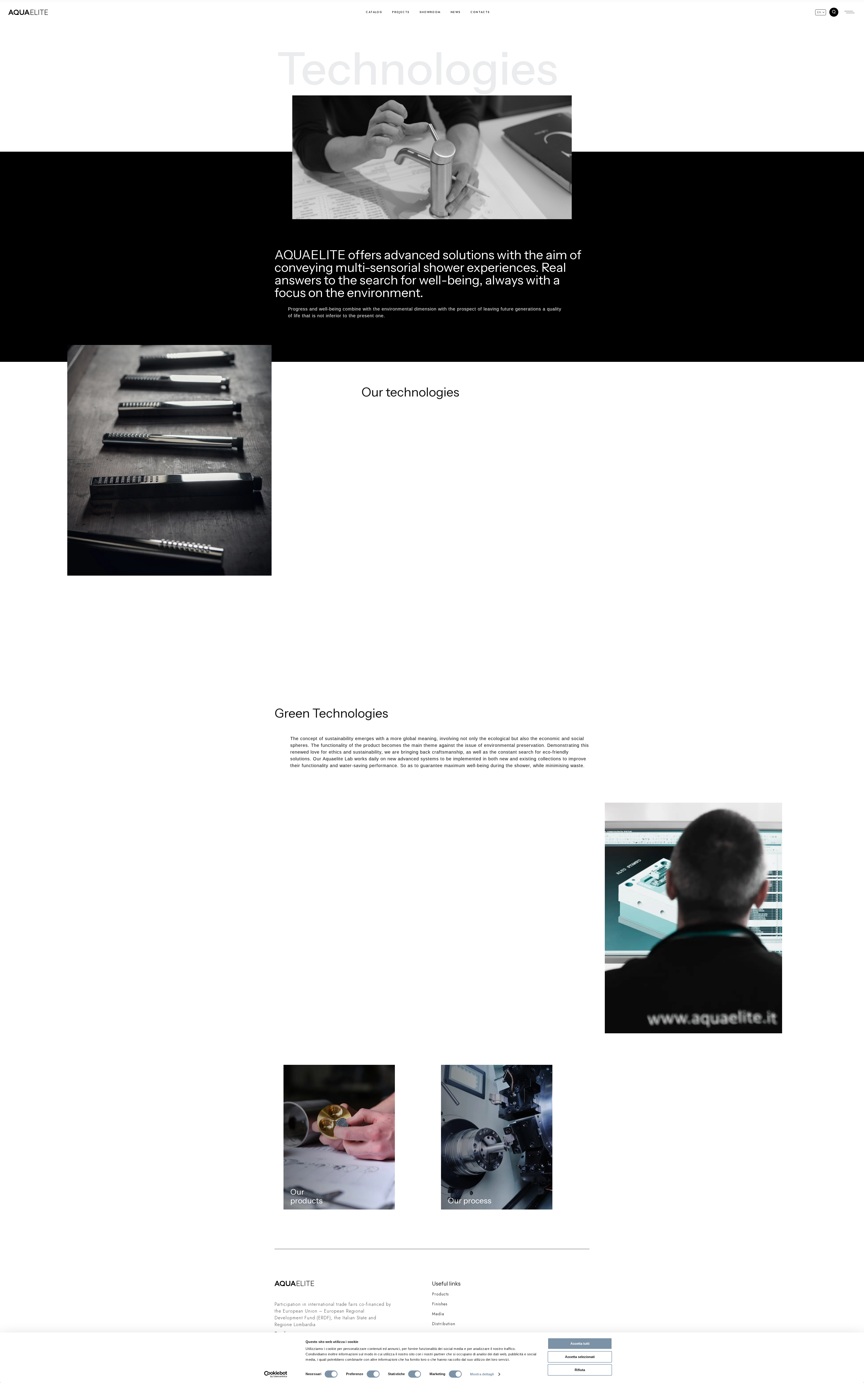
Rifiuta (580, 1370)
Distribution (443, 1324)
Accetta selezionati (580, 1357)
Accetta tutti (580, 1343)
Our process (469, 1200)
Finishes (440, 1304)
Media (438, 1314)
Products (440, 1294)
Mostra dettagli (482, 1374)
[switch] (373, 1374)
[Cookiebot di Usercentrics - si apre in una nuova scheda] (275, 1374)
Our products (306, 1196)
